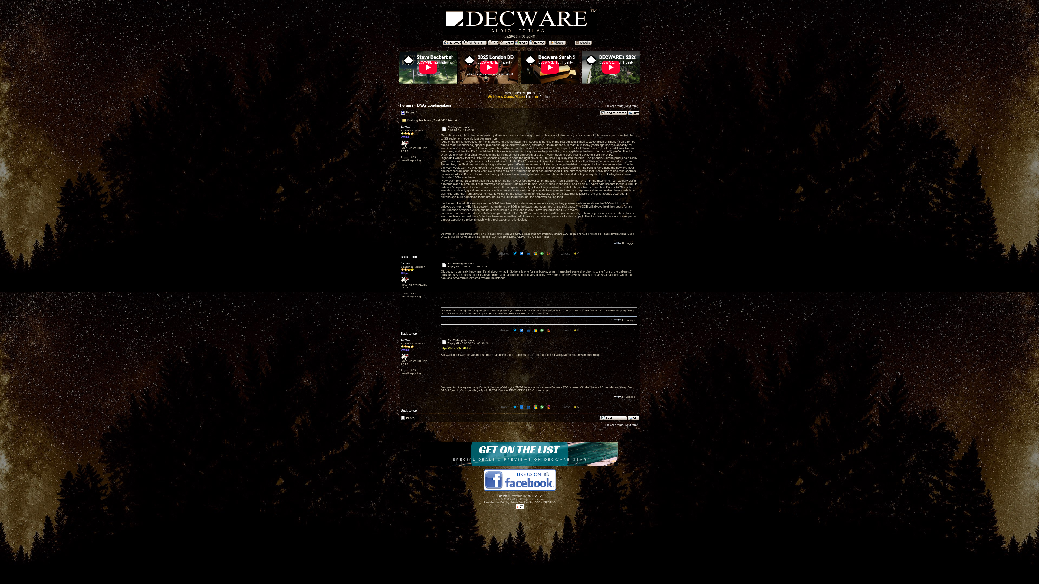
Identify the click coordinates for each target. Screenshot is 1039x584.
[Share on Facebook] (522, 253)
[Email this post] (536, 253)
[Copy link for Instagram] (549, 253)
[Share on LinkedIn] (529, 253)
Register (545, 97)
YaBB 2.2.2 (534, 495)
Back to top (409, 257)
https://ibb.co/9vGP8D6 (456, 348)
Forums (406, 105)
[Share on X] (515, 253)
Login (530, 97)
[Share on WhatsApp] (542, 253)
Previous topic (614, 105)
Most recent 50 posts (520, 93)
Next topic (631, 105)
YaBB (496, 499)
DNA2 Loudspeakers (434, 105)
